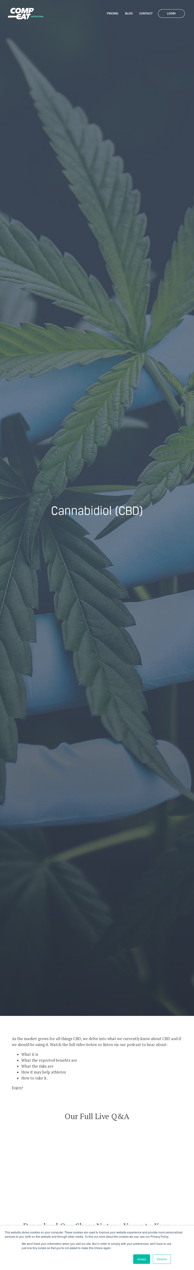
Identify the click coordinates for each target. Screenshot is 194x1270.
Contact (146, 13)
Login (171, 13)
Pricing (112, 13)
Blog (129, 13)
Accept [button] (141, 1259)
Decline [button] (162, 1259)
